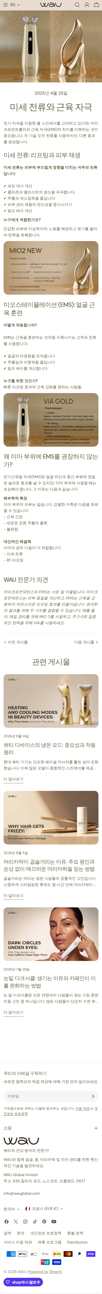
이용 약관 (82, 1108)
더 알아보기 (13, 779)
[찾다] (77, 5)
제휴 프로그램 (49, 1242)
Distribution (77, 1242)
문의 (20, 1233)
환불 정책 (75, 1233)
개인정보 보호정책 (45, 1233)
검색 (7, 1233)
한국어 (9, 1209)
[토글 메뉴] (5, 5)
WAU (22, 1271)
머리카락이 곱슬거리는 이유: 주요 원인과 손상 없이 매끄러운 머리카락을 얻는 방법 (49, 865)
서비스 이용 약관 (18, 1242)
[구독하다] (93, 1096)
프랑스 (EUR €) (45, 1208)
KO (12, 4)
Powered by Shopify (45, 1271)
